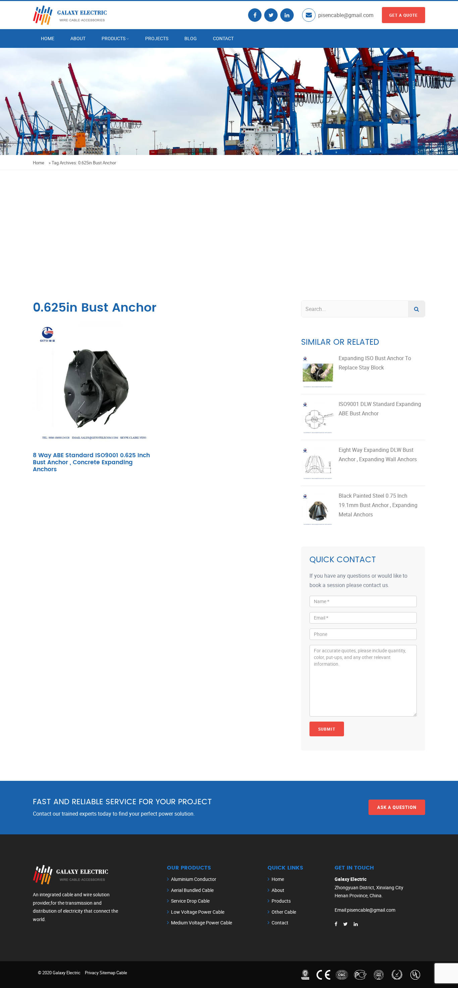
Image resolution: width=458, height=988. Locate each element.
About (77, 38)
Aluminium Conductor (193, 879)
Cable (121, 973)
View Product (95, 395)
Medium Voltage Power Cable (201, 922)
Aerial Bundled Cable (192, 890)
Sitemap (107, 973)
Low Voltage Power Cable (197, 912)
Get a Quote (403, 15)
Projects (156, 38)
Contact (223, 38)
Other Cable (284, 912)
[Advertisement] (229, 220)
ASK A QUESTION (396, 807)
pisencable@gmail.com (346, 15)
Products (113, 38)
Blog (190, 38)
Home (47, 38)
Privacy (92, 973)
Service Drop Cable (190, 901)
